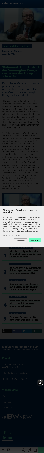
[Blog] (29, 450)
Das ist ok (35, 240)
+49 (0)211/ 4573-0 (18, 379)
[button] (7, 331)
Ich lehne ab (20, 240)
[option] (22, 25)
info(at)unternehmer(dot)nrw (15, 373)
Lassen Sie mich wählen (11, 235)
